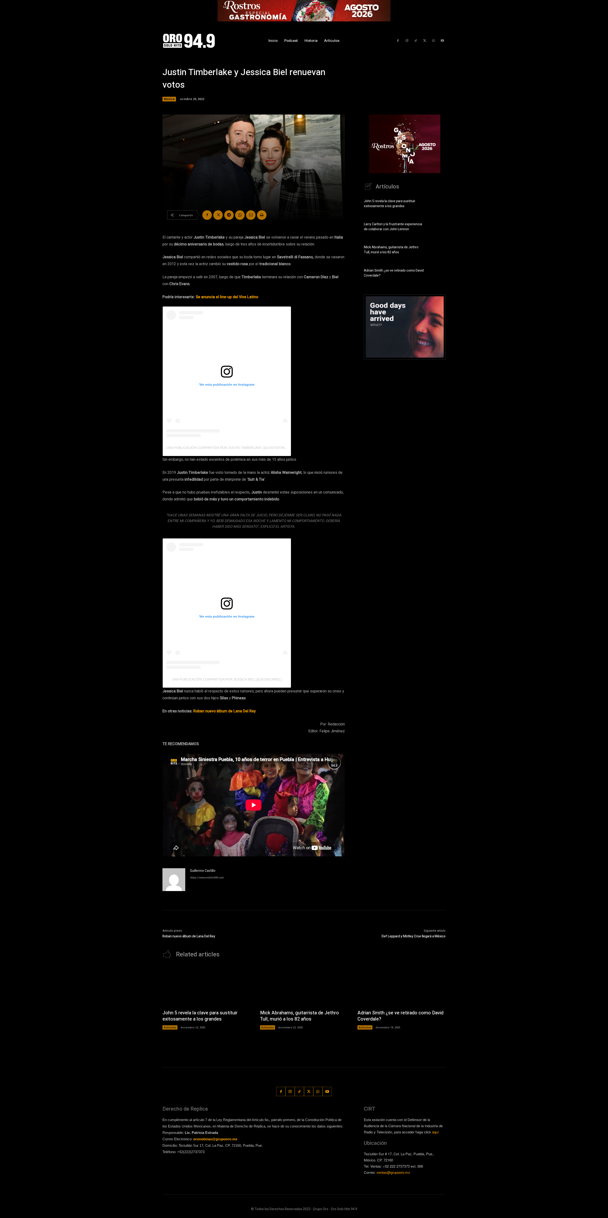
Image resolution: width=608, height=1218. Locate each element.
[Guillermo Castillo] (173, 879)
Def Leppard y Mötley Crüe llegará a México (414, 936)
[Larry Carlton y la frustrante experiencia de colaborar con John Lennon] (437, 227)
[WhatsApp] (433, 41)
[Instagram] (407, 41)
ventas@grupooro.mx (393, 1172)
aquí (435, 1131)
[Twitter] (424, 41)
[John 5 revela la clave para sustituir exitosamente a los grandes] (437, 204)
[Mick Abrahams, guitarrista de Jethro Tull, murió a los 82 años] (437, 250)
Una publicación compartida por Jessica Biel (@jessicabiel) (227, 679)
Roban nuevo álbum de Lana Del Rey (188, 936)
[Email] (251, 215)
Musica (169, 99)
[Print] (261, 215)
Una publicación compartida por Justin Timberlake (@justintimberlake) (233, 448)
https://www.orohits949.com (207, 878)
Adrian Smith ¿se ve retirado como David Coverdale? (400, 1015)
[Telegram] (229, 215)
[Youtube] (442, 41)
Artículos (170, 1027)
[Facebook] (398, 41)
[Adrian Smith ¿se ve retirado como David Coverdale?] (437, 274)
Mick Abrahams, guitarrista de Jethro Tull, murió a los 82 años (391, 250)
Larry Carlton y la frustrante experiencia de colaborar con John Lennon (393, 227)
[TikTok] (416, 41)
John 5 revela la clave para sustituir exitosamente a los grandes (389, 204)
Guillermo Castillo (202, 870)
